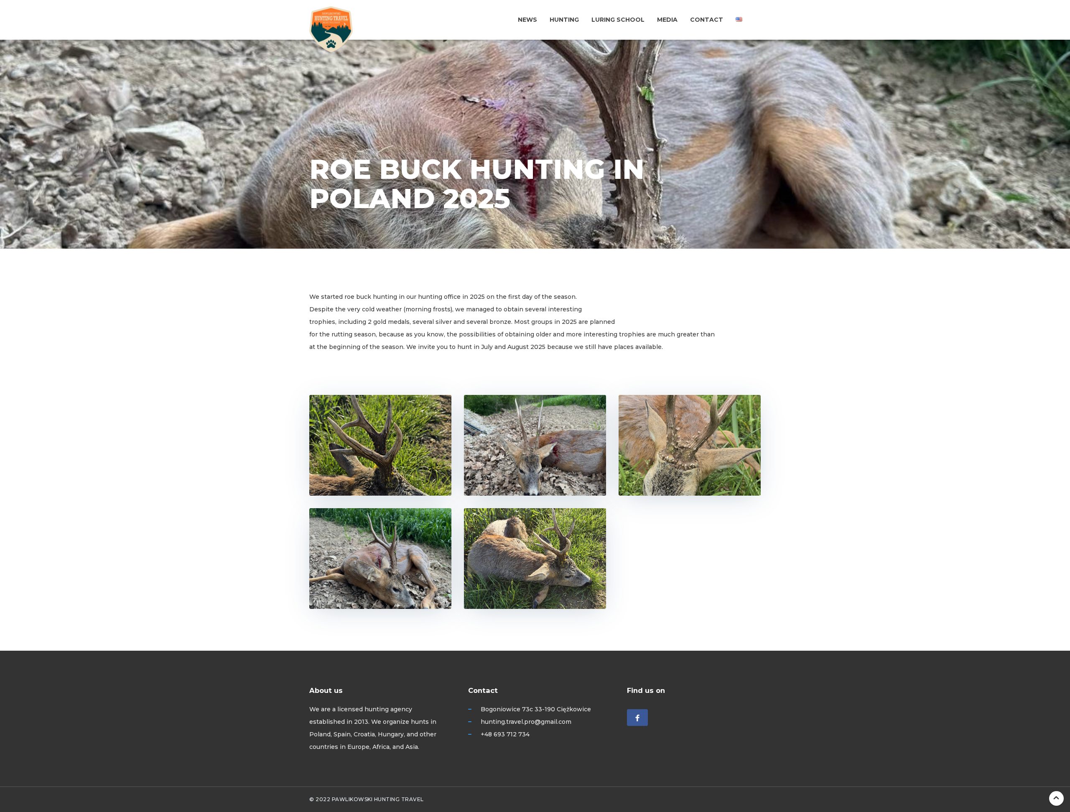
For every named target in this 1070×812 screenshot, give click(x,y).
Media (667, 19)
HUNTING (564, 19)
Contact (706, 19)
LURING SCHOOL (618, 19)
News (527, 19)
